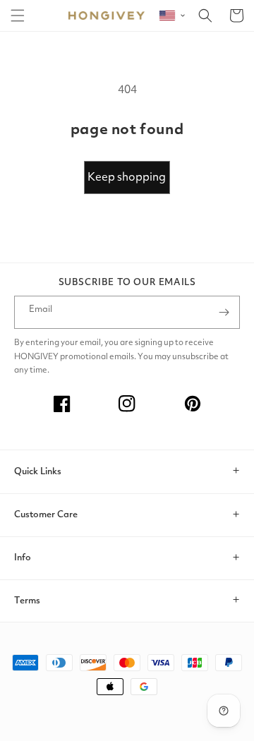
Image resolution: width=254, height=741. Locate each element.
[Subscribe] (223, 312)
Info (22, 557)
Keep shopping (126, 177)
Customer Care (46, 514)
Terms (27, 601)
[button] (17, 15)
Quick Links (37, 471)
